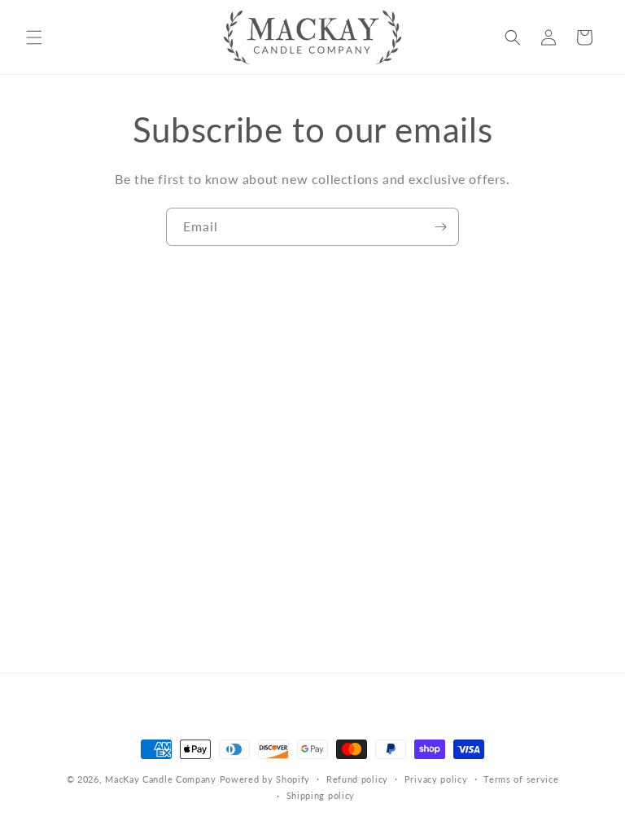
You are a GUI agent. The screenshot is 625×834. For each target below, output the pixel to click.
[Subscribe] (440, 227)
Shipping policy (321, 795)
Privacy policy (436, 779)
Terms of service (520, 779)
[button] (34, 37)
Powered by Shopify (265, 779)
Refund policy (357, 779)
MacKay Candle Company (160, 779)
